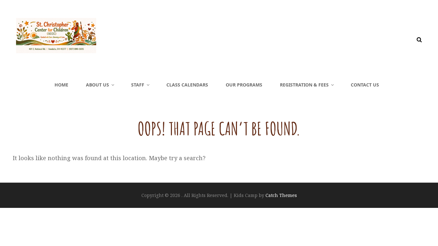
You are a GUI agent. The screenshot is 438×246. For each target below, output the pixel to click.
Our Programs (244, 85)
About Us (97, 85)
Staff (137, 85)
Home (61, 85)
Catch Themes (281, 195)
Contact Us (365, 85)
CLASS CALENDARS (187, 85)
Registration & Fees (304, 85)
